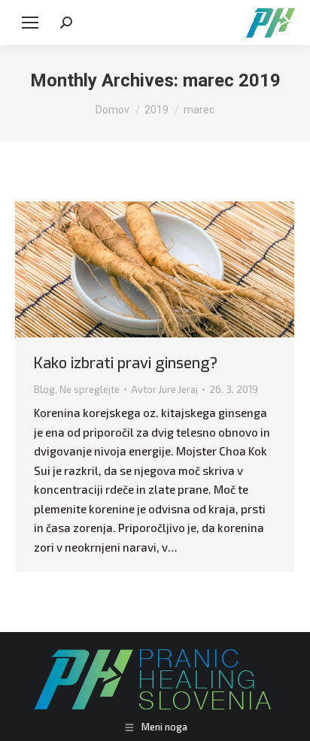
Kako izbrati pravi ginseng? (125, 363)
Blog (44, 389)
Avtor (164, 389)
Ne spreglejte (89, 389)
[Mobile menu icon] (30, 23)
